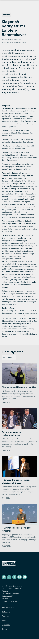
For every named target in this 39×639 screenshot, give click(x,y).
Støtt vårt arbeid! (8, 607)
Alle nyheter (7, 357)
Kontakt (4, 629)
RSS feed (5, 620)
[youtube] (25, 577)
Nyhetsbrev (6, 625)
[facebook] (14, 577)
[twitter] (4, 577)
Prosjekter (5, 616)
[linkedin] (9, 577)
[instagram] (19, 577)
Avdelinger (6, 612)
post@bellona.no (15, 586)
